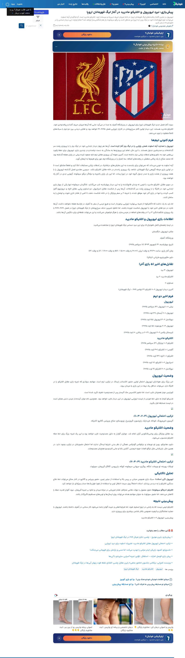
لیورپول (159, 569)
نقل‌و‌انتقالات (100, 4)
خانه (164, 4)
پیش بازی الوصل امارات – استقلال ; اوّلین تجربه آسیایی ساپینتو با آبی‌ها (140, 556)
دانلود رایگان (86, 34)
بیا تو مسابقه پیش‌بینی (123, 584)
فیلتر (38, 20)
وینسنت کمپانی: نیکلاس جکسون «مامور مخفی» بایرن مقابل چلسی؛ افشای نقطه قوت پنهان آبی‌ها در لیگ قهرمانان (121, 563)
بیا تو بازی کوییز (127, 579)
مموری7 (115, 4)
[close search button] (40, 25)
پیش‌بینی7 (129, 4)
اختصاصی (154, 4)
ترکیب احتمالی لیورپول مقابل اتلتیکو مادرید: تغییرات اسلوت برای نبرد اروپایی (138, 543)
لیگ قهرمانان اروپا (131, 569)
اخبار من (60, 4)
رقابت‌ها (85, 4)
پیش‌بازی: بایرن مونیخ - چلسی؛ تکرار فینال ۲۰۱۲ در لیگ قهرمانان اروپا (141, 537)
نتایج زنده (73, 4)
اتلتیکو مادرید (147, 569)
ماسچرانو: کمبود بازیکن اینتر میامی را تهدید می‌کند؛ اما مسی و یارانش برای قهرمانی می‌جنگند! (130, 550)
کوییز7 (143, 4)
